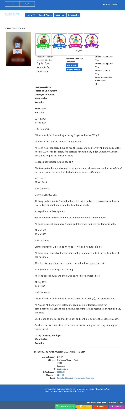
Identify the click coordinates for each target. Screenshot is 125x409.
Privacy (97, 389)
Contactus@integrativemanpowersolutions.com (75, 378)
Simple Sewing (74, 69)
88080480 (61, 372)
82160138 (60, 375)
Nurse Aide (72, 65)
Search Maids (45, 15)
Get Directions (62, 369)
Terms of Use (105, 389)
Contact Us (73, 15)
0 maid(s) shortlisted (111, 4)
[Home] (12, 14)
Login (12, 4)
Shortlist (118, 407)
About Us (60, 15)
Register (27, 4)
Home (29, 15)
